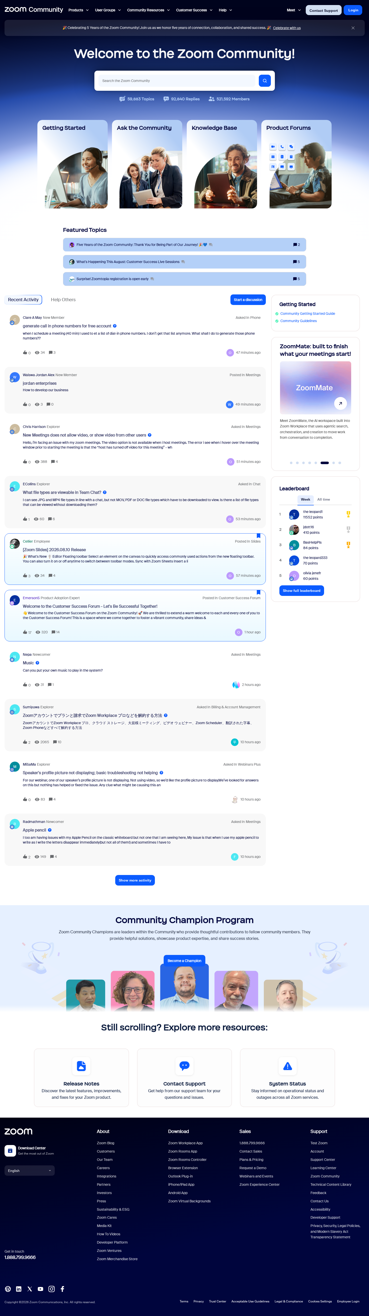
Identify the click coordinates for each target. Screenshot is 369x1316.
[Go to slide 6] (322, 463)
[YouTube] (40, 1288)
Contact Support (324, 11)
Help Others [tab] (63, 300)
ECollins (29, 484)
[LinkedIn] (18, 1288)
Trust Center (217, 1301)
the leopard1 (313, 511)
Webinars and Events (256, 1176)
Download (178, 1131)
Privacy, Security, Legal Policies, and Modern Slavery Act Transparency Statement (335, 1231)
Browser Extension (183, 1168)
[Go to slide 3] (303, 463)
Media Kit (104, 1225)
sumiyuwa (31, 707)
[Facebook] (62, 1288)
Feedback (318, 1193)
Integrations (106, 1176)
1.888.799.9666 (20, 1257)
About (103, 1131)
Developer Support (325, 1217)
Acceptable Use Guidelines (250, 1301)
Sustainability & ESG (113, 1209)
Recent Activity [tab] (23, 300)
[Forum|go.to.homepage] (34, 10)
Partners (103, 1184)
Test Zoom (319, 1143)
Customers (106, 1151)
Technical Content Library (331, 1184)
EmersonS (31, 598)
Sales (245, 1131)
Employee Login (348, 1301)
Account (317, 1151)
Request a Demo (252, 1168)
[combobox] (176, 81)
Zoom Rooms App (182, 1151)
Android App (178, 1193)
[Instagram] (51, 1288)
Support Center (323, 1159)
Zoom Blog (105, 1143)
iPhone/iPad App (181, 1184)
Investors (104, 1193)
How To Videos (108, 1234)
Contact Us (320, 1201)
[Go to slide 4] (310, 463)
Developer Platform (112, 1242)
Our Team (105, 1159)
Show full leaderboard (302, 591)
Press (101, 1201)
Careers (103, 1168)
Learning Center (323, 1168)
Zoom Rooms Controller (187, 1159)
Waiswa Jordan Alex (38, 375)
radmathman (34, 821)
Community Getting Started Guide (307, 313)
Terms (184, 1301)
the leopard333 (315, 557)
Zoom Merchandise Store (117, 1259)
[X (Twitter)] (29, 1288)
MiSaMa (29, 764)
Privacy (199, 1301)
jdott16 (308, 527)
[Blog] (8, 1288)
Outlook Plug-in (180, 1176)
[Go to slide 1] (291, 463)
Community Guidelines (298, 321)
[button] (248, 299)
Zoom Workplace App (185, 1143)
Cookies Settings (320, 1301)
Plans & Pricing (251, 1159)
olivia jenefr (312, 573)
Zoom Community (325, 1176)
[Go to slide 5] (316, 463)
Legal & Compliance (289, 1301)
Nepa (27, 654)
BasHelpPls (312, 542)
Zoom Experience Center (259, 1184)
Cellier (28, 541)
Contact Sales (250, 1151)
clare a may (32, 317)
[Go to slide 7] (331, 463)
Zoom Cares (107, 1217)
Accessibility (320, 1209)
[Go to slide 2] (297, 463)
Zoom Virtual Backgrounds (189, 1201)
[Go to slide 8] (340, 463)
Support (319, 1131)
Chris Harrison (34, 426)
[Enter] (265, 81)
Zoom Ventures (109, 1250)
